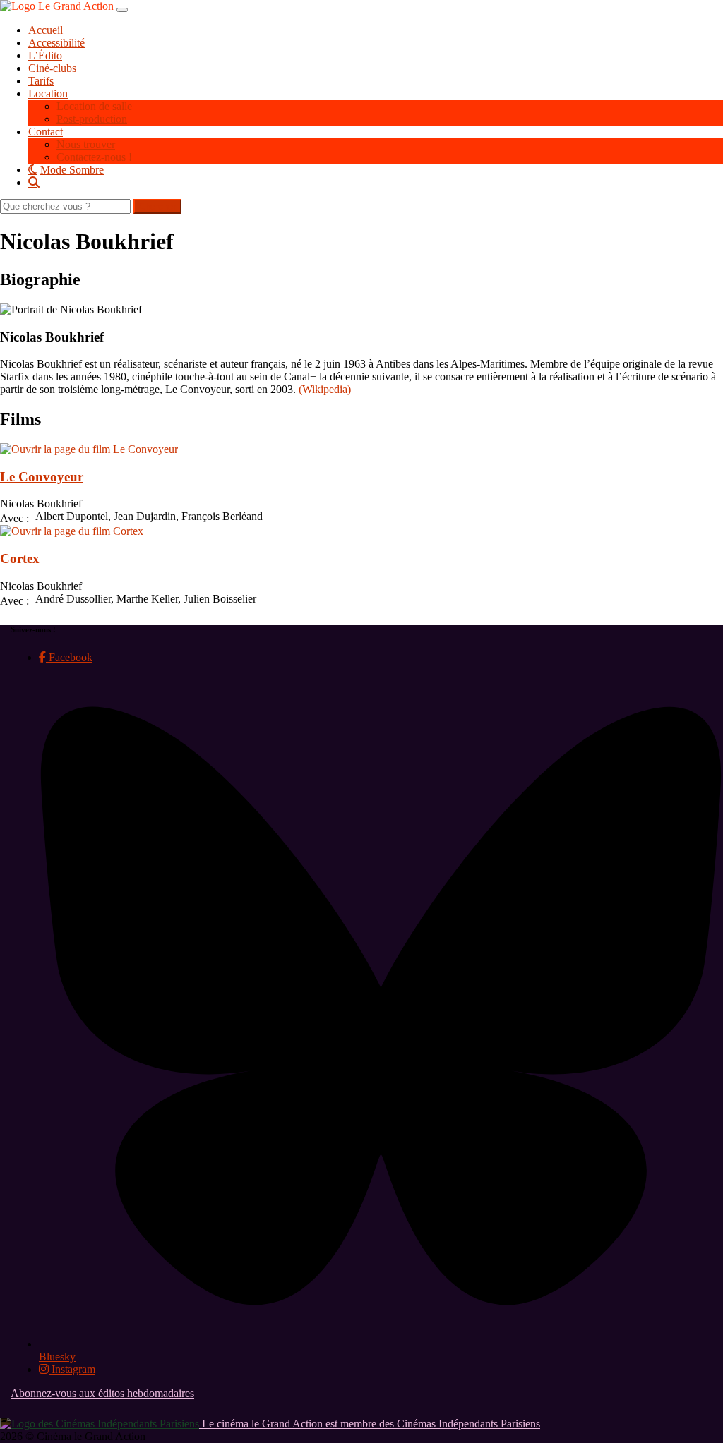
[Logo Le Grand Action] (58, 6)
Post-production (91, 119)
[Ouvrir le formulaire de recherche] (375, 182)
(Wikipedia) (323, 389)
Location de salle (94, 106)
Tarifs (41, 81)
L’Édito (45, 55)
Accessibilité (56, 43)
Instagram (72, 1369)
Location (48, 93)
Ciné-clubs (52, 68)
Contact (45, 132)
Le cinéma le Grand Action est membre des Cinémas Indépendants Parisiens (369, 1424)
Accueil (45, 30)
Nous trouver (85, 144)
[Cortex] (71, 531)
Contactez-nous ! (94, 157)
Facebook (69, 657)
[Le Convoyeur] (89, 449)
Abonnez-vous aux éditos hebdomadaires (102, 1393)
